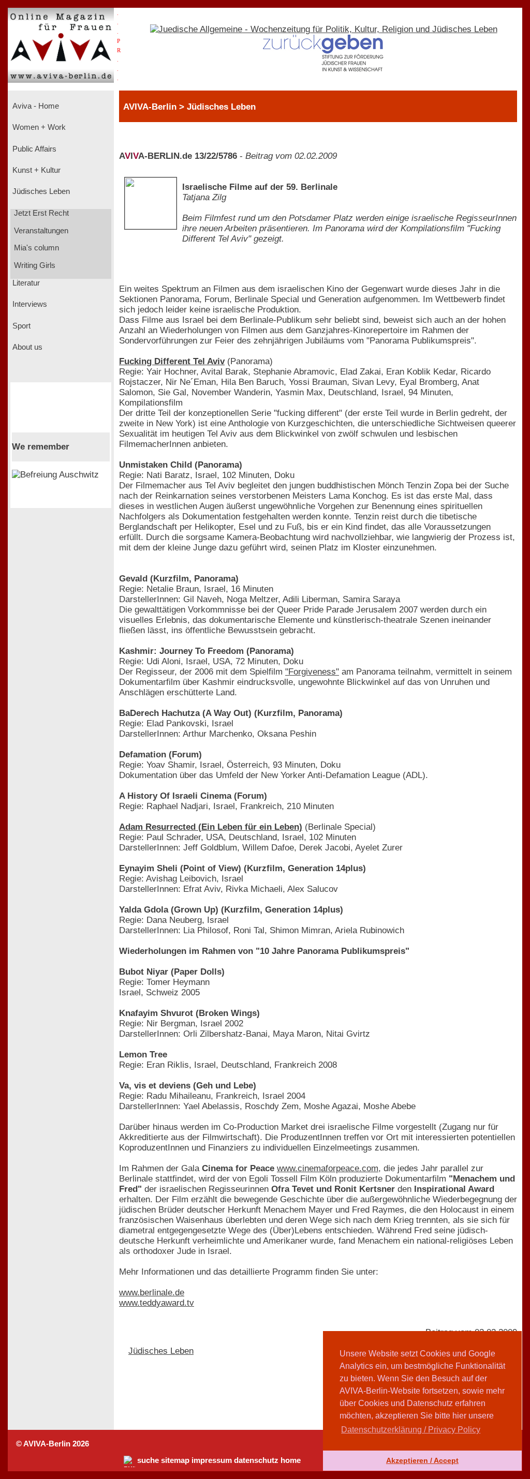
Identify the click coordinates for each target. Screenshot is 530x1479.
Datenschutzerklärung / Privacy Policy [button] (410, 1429)
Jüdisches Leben (40, 191)
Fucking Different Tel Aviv (172, 361)
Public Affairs (33, 149)
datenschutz (256, 1460)
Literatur (25, 283)
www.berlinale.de (151, 1292)
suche (148, 1460)
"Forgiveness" (312, 672)
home (291, 1460)
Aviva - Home (34, 106)
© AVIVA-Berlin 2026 (52, 1444)
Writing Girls (33, 265)
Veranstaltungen (40, 231)
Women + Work (38, 127)
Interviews (28, 304)
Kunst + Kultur (35, 170)
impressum (212, 1460)
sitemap (175, 1460)
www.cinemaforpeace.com (327, 1168)
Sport (20, 326)
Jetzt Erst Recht (40, 213)
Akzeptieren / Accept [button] (422, 1460)
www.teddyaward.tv (156, 1303)
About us (26, 347)
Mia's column (35, 248)
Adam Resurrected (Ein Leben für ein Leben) (210, 827)
